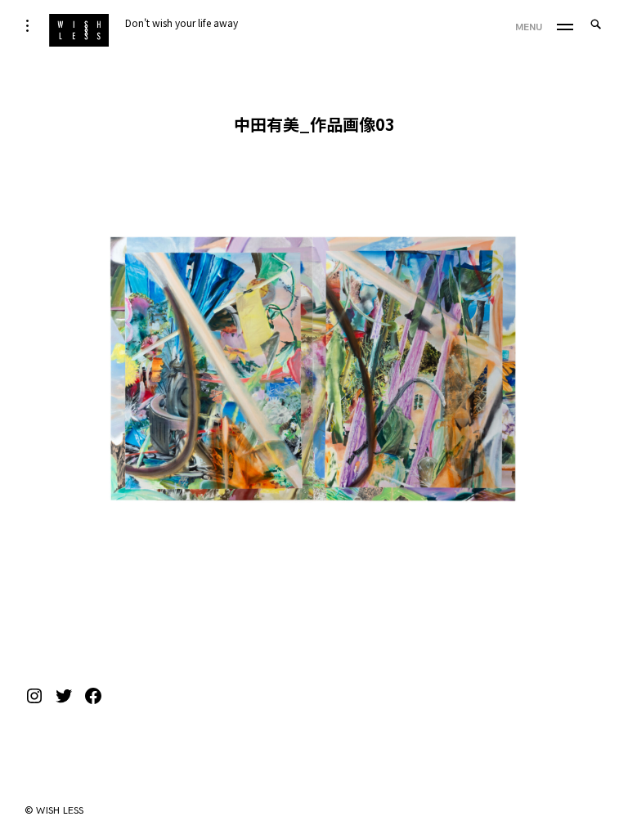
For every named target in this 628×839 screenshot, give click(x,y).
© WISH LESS (54, 811)
